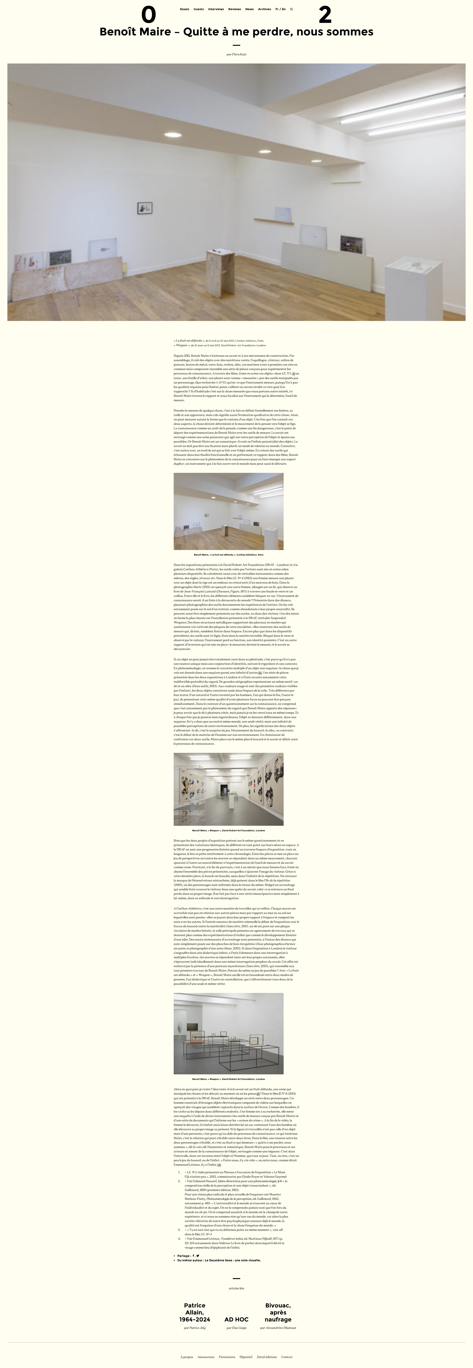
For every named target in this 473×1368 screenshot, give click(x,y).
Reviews (234, 9)
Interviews (216, 9)
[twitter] (197, 1256)
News (249, 9)
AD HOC (236, 1319)
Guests (199, 9)
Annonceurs (206, 1357)
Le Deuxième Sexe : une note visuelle (232, 1260)
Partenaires (227, 1357)
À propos (187, 1357)
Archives (264, 9)
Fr (277, 9)
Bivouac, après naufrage (278, 1312)
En (284, 9)
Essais (184, 9)
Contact (287, 1357)
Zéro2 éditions (267, 1357)
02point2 (246, 1357)
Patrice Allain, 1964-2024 (194, 1312)
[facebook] (193, 1256)
